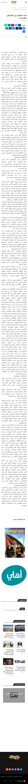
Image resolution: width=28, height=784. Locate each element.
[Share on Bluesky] (13, 28)
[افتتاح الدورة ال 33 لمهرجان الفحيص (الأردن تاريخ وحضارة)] (20, 661)
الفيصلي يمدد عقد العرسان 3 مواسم (20, 650)
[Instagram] (3, 2)
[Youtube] (1, 2)
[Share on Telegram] (23, 28)
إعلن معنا (5, 780)
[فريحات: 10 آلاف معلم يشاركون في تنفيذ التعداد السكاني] (8, 628)
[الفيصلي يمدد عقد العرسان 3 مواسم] (20, 644)
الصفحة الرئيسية (23, 7)
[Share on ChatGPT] (10, 28)
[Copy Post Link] (20, 28)
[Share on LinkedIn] (9, 25)
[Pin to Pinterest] (12, 25)
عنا (15, 780)
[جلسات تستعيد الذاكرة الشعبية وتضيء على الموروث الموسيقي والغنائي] (8, 644)
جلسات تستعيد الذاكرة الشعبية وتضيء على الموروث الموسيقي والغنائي (8, 652)
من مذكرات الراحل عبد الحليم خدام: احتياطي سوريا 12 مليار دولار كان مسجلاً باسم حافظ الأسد (8, 670)
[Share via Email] (23, 31)
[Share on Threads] (17, 28)
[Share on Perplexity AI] (6, 28)
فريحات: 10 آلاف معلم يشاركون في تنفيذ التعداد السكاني (8, 635)
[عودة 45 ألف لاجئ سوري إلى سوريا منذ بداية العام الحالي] (20, 628)
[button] (4, 695)
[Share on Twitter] (16, 25)
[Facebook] (7, 2)
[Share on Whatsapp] (5, 25)
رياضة (14, 7)
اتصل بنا (10, 780)
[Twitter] (5, 2)
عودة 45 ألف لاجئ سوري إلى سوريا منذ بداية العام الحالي (20, 635)
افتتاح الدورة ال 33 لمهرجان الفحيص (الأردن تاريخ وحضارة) (20, 668)
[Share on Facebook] (19, 25)
